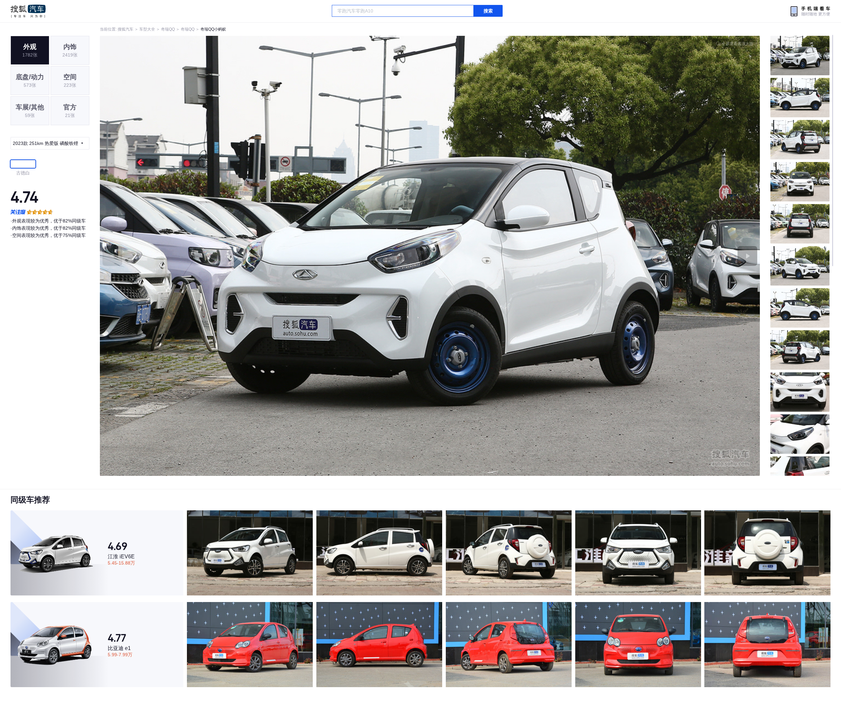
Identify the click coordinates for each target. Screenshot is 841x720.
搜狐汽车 (28, 11)
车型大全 (147, 29)
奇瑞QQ (168, 29)
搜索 (488, 10)
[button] (265, 256)
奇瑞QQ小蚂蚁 (213, 29)
